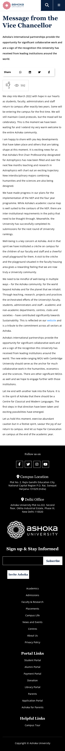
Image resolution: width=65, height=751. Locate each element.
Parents (32, 693)
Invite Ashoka (18, 574)
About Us (32, 635)
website (51, 320)
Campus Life (32, 615)
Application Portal (32, 700)
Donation (32, 680)
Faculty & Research (32, 602)
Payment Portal (32, 673)
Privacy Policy (32, 642)
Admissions (32, 595)
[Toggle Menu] (59, 5)
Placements (32, 608)
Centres (32, 628)
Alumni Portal (32, 667)
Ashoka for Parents (33, 707)
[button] (47, 5)
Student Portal (32, 660)
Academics (32, 588)
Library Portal (32, 687)
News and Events (32, 622)
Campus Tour (32, 725)
